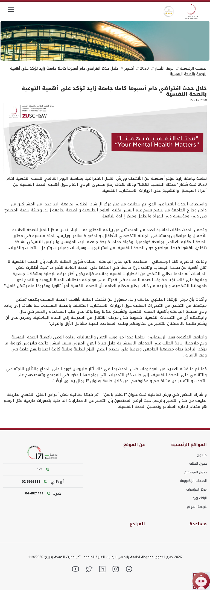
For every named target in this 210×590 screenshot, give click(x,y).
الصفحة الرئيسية (194, 68)
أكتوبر (129, 68)
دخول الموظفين (195, 472)
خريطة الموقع (197, 506)
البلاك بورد (199, 497)
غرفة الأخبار (164, 68)
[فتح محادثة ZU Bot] (201, 581)
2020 (144, 68)
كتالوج (202, 455)
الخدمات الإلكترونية (193, 480)
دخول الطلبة (198, 463)
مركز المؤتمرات (196, 489)
